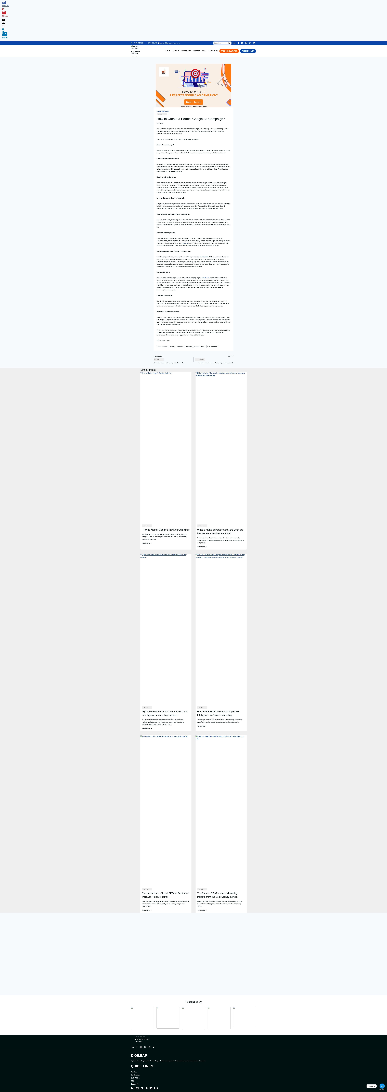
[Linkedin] (234, 43)
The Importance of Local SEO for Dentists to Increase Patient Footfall (165, 895)
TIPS (132, 1081)
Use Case (196, 51)
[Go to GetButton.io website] (382, 1090)
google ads (180, 346)
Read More (147, 543)
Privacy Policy (140, 1037)
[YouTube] (246, 43)
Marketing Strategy (199, 346)
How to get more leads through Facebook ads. (168, 360)
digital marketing (162, 346)
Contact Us (213, 51)
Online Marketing (212, 346)
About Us (175, 51)
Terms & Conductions (142, 1039)
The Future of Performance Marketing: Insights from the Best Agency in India (217, 895)
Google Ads (205, 278)
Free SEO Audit (248, 51)
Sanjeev (160, 123)
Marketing (189, 346)
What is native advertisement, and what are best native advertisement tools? (220, 531)
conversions (204, 257)
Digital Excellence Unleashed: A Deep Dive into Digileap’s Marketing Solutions (164, 713)
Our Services (186, 51)
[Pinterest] (250, 43)
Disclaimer (138, 1042)
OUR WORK (135, 1078)
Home (168, 51)
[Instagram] (242, 43)
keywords (185, 243)
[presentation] (165, 447)
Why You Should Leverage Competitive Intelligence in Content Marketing (218, 713)
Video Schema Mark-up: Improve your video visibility (216, 360)
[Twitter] (254, 43)
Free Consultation (229, 51)
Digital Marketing (163, 111)
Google (172, 346)
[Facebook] (238, 43)
